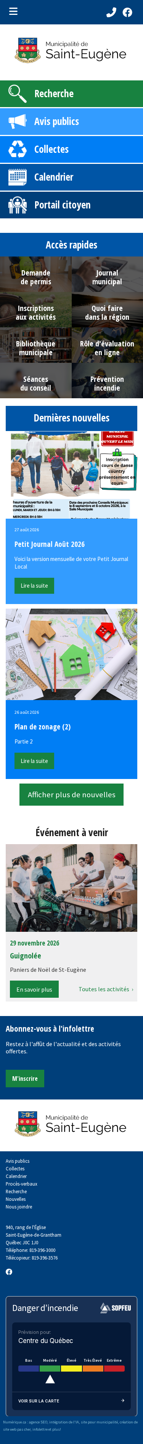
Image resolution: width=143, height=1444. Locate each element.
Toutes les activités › (106, 989)
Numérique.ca (14, 1422)
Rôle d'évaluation (107, 343)
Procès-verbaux (21, 1184)
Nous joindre (19, 1207)
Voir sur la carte (38, 1401)
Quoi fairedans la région (107, 312)
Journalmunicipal (107, 277)
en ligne (107, 352)
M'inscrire (25, 1078)
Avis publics (56, 121)
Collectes (51, 149)
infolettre (40, 1429)
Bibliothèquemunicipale (35, 347)
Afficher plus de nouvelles (72, 795)
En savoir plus (34, 989)
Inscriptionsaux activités (36, 312)
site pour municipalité (99, 1422)
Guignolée (25, 955)
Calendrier (53, 177)
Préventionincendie (107, 383)
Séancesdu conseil (35, 383)
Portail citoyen (62, 205)
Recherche (54, 93)
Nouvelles (16, 1199)
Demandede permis (36, 277)
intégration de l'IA (64, 1422)
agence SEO (38, 1422)
